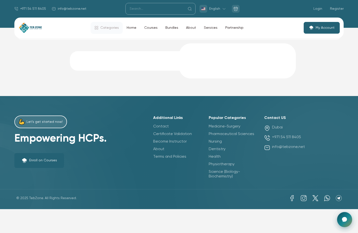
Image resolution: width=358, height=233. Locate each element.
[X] (315, 198)
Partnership (234, 27)
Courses (151, 27)
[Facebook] (292, 198)
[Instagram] (304, 198)
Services (210, 27)
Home (131, 27)
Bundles (171, 27)
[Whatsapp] (327, 198)
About (191, 27)
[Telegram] (339, 198)
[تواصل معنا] (344, 219)
